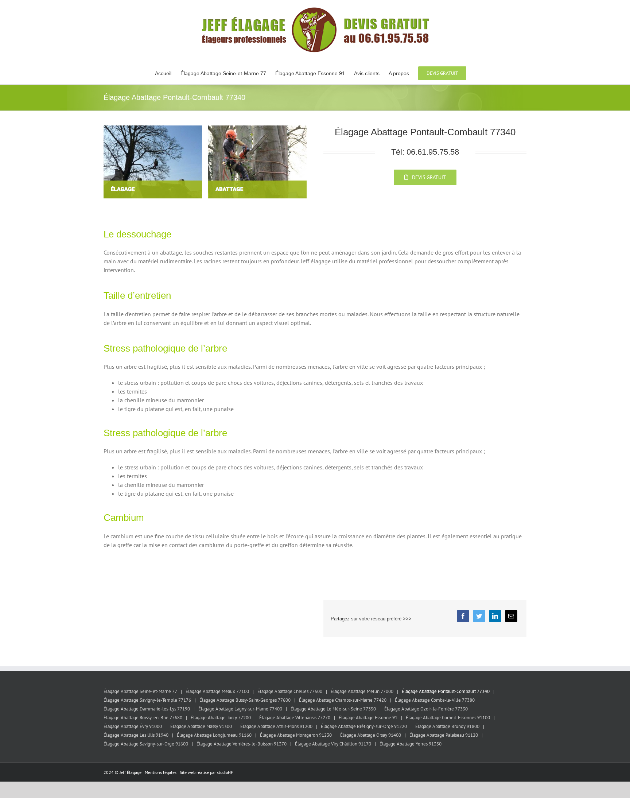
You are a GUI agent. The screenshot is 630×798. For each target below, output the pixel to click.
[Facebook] (463, 616)
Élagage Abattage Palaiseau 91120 (443, 735)
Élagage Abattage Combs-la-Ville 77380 (435, 700)
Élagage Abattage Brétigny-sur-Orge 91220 (364, 726)
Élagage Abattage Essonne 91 (368, 717)
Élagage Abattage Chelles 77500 (289, 691)
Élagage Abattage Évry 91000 (133, 726)
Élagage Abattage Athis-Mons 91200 (276, 726)
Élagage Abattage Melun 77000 (362, 691)
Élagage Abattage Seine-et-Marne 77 (140, 691)
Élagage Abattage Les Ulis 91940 (136, 735)
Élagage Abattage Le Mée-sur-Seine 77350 (333, 709)
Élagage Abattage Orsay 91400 (370, 735)
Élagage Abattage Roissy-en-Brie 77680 (143, 717)
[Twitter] (479, 616)
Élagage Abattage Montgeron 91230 (296, 735)
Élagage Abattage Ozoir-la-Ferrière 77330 (426, 709)
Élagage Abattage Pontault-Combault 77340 (446, 691)
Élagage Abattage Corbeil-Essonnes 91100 (448, 717)
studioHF (225, 772)
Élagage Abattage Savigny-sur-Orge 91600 (146, 744)
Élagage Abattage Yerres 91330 (411, 744)
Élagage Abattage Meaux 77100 (217, 691)
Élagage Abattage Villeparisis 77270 (294, 717)
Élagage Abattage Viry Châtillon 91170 (333, 744)
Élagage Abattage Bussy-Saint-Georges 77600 (245, 700)
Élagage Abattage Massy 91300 (201, 726)
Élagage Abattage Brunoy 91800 (447, 726)
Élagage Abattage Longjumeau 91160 (214, 735)
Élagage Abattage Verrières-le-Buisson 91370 (242, 744)
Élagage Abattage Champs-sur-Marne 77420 (342, 700)
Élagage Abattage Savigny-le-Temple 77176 (147, 700)
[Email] (511, 616)
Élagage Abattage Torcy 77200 (221, 717)
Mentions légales (160, 772)
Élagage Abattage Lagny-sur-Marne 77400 (240, 709)
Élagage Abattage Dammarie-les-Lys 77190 (147, 709)
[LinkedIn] (495, 616)
